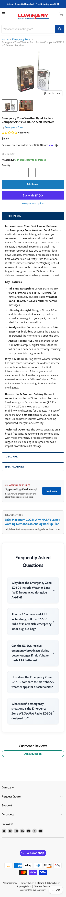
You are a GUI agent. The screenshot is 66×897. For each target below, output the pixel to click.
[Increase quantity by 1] (32, 172)
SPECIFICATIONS (15, 466)
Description (13, 216)
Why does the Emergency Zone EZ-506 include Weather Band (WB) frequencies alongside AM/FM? (33, 590)
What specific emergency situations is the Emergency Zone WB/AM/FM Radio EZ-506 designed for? (33, 711)
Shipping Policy (23, 886)
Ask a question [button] (33, 753)
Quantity (6, 165)
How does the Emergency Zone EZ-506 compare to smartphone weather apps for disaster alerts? (33, 682)
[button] (9, 105)
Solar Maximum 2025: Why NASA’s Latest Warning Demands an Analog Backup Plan (32, 522)
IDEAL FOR (11, 456)
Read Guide (51, 490)
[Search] (59, 29)
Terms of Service (42, 886)
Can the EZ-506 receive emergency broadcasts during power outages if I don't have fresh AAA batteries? (33, 653)
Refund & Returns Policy (48, 882)
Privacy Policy (27, 882)
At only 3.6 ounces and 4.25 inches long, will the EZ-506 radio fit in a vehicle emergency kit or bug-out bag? (33, 621)
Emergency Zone (21, 39)
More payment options (33, 203)
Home (5, 39)
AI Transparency (10, 882)
